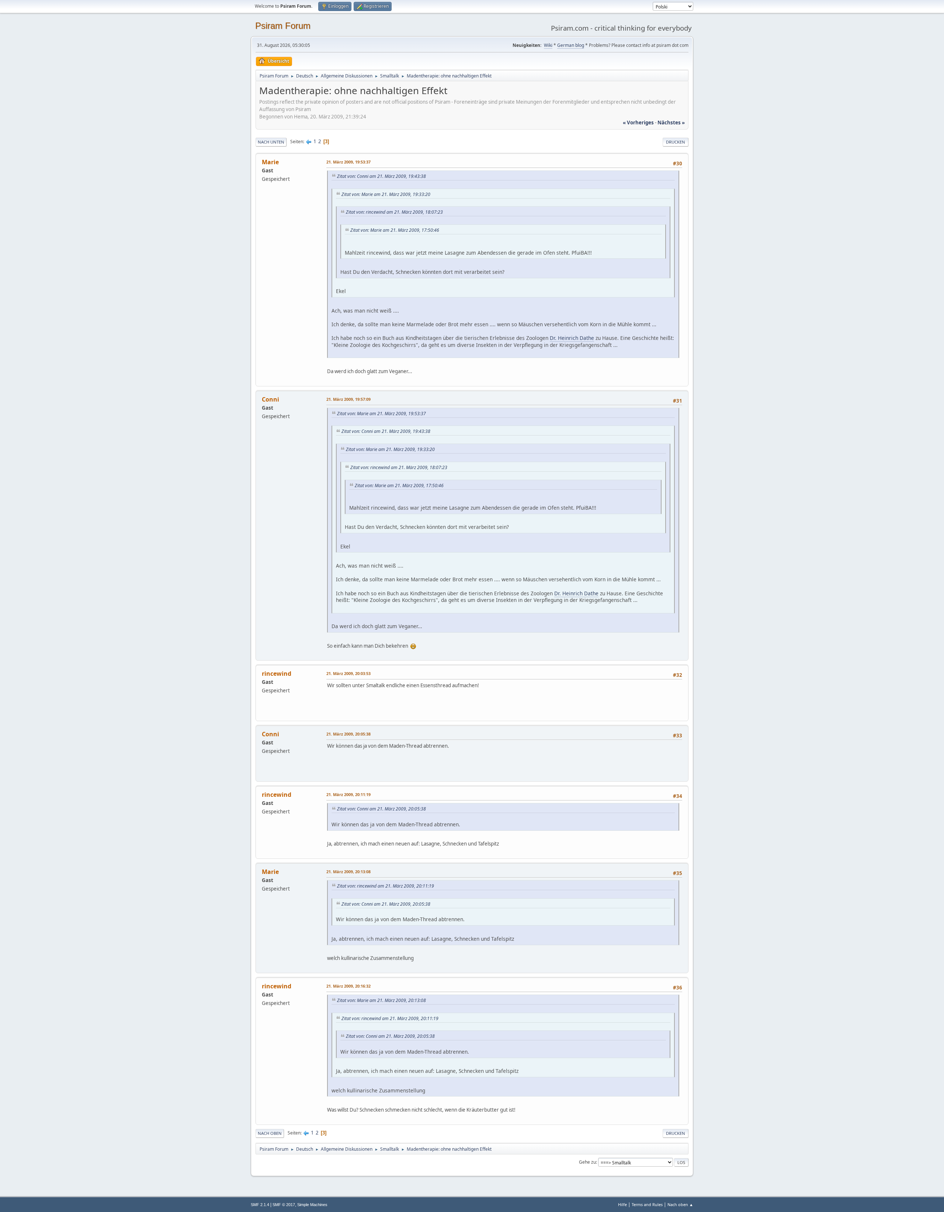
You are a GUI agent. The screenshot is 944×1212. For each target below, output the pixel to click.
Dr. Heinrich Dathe (572, 337)
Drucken (675, 142)
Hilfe (622, 1204)
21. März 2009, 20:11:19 (348, 794)
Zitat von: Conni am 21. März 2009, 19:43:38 (381, 176)
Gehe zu (587, 1162)
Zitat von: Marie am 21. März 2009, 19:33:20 (385, 194)
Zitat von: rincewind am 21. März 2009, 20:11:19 (385, 886)
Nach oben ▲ (680, 1204)
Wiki (548, 45)
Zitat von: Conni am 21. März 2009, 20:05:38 (381, 809)
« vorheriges (638, 122)
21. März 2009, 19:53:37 (348, 162)
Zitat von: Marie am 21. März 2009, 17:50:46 (394, 230)
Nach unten (271, 142)
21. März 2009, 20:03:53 (348, 673)
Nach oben (270, 1133)
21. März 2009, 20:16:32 (348, 986)
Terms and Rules (647, 1204)
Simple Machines (312, 1204)
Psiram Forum (282, 26)
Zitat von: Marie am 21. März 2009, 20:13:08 (381, 1000)
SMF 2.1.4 (260, 1204)
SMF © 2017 (284, 1204)
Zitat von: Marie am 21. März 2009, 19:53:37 (381, 413)
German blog (570, 45)
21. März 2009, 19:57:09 (348, 399)
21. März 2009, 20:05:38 (348, 734)
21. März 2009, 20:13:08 (348, 871)
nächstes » (671, 122)
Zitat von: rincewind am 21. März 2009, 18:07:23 (394, 212)
